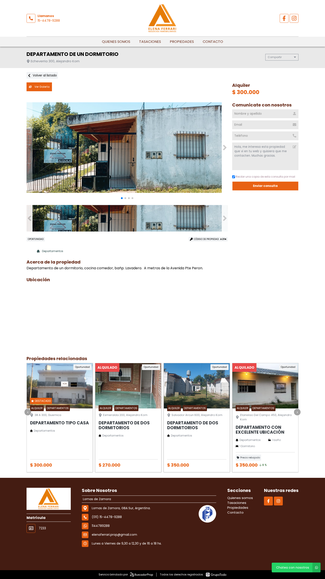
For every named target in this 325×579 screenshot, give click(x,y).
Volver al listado (44, 75)
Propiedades (182, 41)
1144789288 (101, 526)
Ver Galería (42, 87)
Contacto (213, 41)
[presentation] (28, 412)
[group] (127, 147)
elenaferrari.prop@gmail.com (114, 534)
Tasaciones (150, 41)
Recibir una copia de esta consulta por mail (265, 176)
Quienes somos (116, 41)
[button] (225, 147)
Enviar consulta (265, 186)
